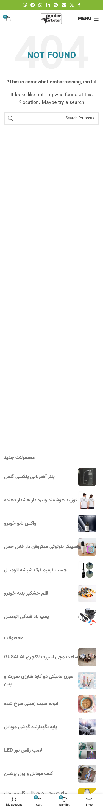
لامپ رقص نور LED (23, 750)
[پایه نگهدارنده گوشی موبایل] (87, 727)
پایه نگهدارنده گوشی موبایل (30, 727)
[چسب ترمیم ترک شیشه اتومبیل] (87, 570)
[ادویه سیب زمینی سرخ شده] (87, 704)
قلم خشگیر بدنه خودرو (26, 593)
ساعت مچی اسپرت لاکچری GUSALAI (41, 657)
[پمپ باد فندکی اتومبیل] (87, 617)
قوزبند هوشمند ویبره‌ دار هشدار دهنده (40, 500)
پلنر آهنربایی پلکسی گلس (29, 477)
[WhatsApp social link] (40, 5)
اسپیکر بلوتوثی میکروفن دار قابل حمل (41, 547)
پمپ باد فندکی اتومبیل (26, 617)
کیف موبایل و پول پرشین (28, 774)
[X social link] (72, 5)
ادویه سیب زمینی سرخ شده (31, 704)
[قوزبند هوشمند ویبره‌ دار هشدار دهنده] (87, 500)
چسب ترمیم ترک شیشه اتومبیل (35, 570)
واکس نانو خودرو (20, 523)
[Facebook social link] (79, 5)
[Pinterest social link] (56, 5)
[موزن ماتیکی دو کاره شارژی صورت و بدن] (87, 680)
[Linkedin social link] (48, 5)
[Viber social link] (25, 5)
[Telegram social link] (33, 5)
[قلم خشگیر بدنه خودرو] (87, 593)
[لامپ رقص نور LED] (87, 750)
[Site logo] (51, 18)
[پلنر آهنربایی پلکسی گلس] (87, 477)
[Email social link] (64, 5)
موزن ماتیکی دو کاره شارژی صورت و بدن (38, 680)
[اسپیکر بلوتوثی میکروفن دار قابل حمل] (87, 547)
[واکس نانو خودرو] (87, 523)
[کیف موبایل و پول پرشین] (87, 774)
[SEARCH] (10, 118)
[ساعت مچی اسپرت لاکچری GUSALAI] (87, 657)
